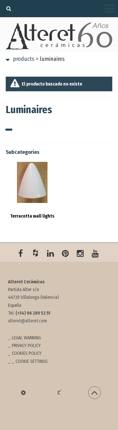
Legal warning (26, 337)
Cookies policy (27, 353)
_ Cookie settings (30, 361)
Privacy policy (26, 345)
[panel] (23, 392)
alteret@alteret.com (27, 321)
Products (23, 58)
